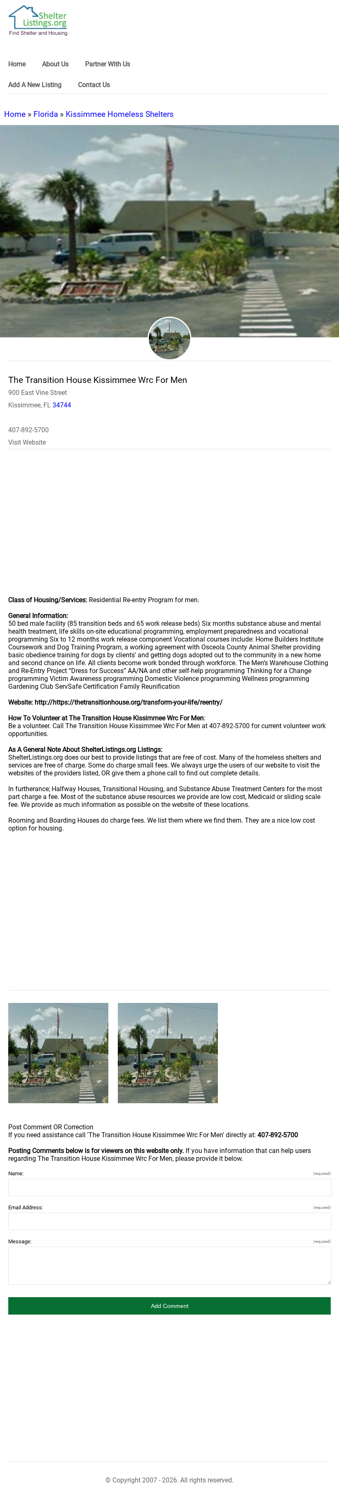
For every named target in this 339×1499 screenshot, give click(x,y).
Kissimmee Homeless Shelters (120, 114)
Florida (45, 114)
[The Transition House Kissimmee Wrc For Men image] (58, 1053)
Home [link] (17, 64)
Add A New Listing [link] (35, 85)
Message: (169, 1241)
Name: (169, 1173)
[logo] (38, 20)
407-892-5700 (28, 430)
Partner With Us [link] (107, 64)
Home (15, 114)
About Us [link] (55, 64)
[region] (169, 528)
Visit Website (27, 442)
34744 (62, 405)
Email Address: (169, 1207)
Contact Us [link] (94, 85)
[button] (169, 1306)
